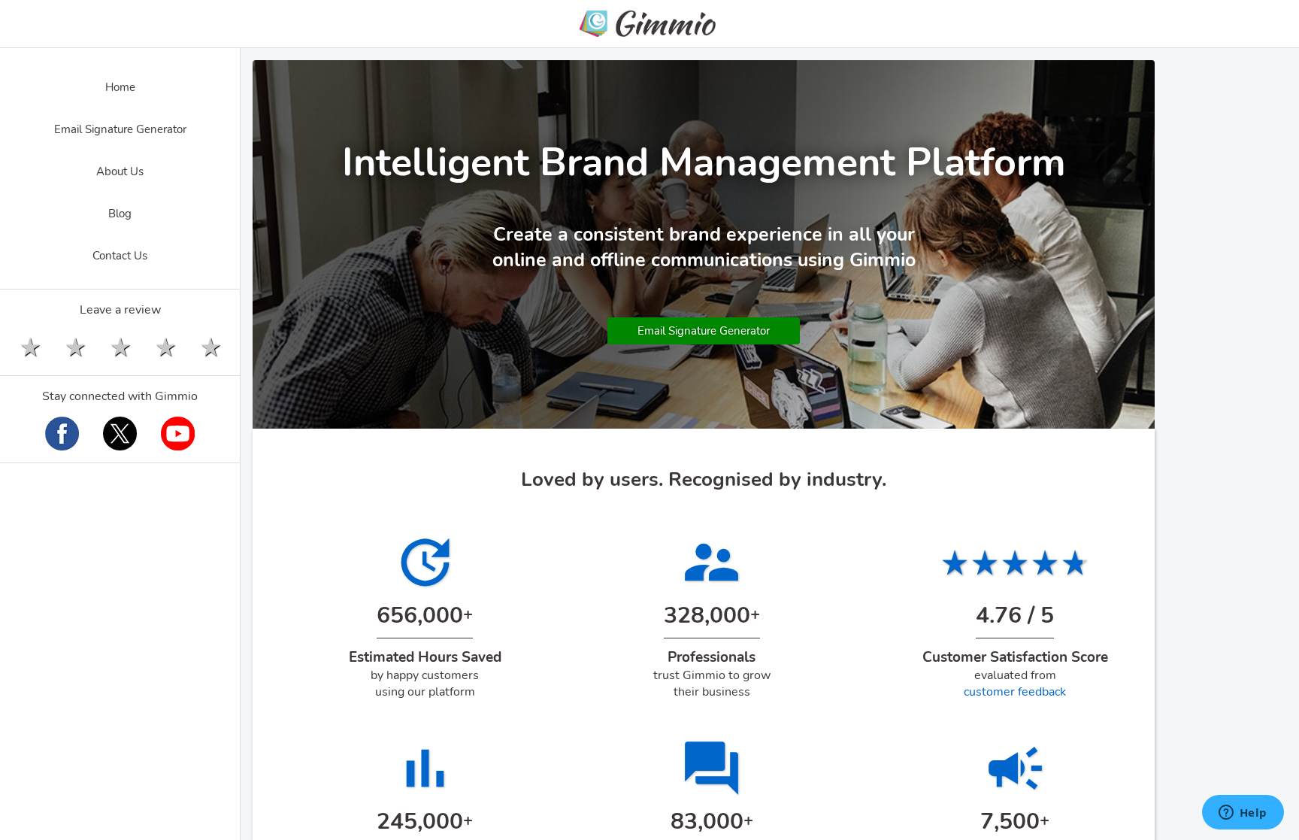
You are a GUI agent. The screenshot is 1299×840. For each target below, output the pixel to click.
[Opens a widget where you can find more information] (1242, 813)
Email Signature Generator (703, 330)
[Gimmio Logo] (649, 26)
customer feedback (1015, 692)
